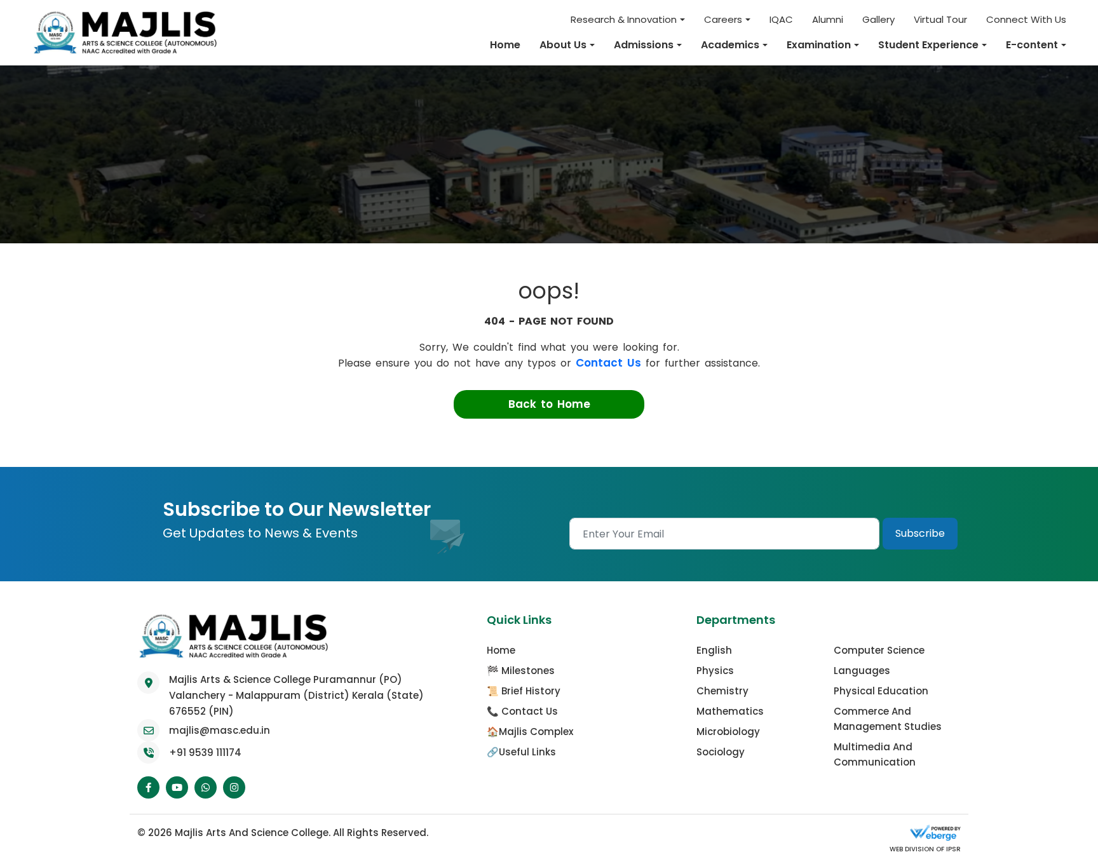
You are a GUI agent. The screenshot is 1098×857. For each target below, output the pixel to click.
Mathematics (730, 711)
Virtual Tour (940, 19)
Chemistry (722, 691)
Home (505, 44)
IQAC (781, 19)
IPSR (952, 849)
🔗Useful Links (521, 752)
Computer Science (879, 650)
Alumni (827, 19)
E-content (1032, 44)
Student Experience (928, 44)
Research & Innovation (624, 19)
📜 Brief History (523, 691)
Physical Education (881, 691)
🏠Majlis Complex (530, 731)
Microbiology (728, 731)
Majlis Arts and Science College (252, 832)
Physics (715, 670)
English (714, 650)
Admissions (644, 44)
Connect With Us (1026, 19)
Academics (730, 44)
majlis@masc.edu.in (219, 730)
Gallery (878, 19)
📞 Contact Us (522, 711)
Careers (723, 19)
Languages (862, 670)
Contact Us (608, 362)
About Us (562, 44)
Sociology (720, 752)
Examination (819, 44)
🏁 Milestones (521, 670)
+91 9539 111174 (205, 752)
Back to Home (549, 404)
